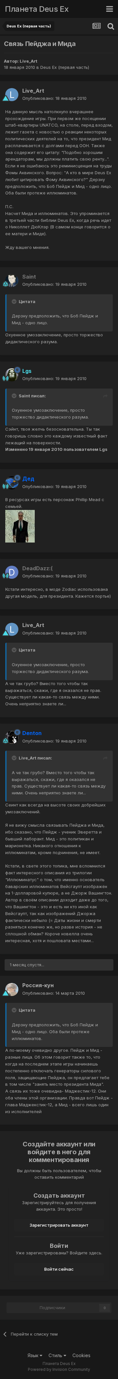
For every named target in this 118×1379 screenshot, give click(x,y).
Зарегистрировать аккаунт (59, 1225)
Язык (34, 1355)
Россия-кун (38, 985)
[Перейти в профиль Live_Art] (11, 94)
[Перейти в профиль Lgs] (11, 374)
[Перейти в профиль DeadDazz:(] (11, 572)
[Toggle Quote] (15, 301)
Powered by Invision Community (59, 1369)
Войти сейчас (59, 1269)
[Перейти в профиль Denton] (11, 737)
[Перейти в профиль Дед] (11, 482)
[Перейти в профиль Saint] (11, 280)
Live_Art (28, 61)
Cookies (81, 1355)
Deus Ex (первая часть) (64, 67)
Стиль (56, 1355)
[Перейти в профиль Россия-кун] (11, 989)
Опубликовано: (54, 98)
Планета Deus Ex (37, 9)
